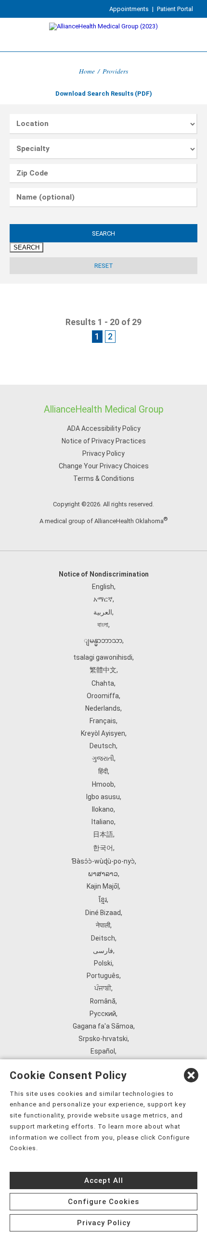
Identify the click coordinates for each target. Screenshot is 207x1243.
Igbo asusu (103, 797)
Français (103, 721)
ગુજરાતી (103, 758)
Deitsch (103, 938)
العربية (102, 612)
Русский (103, 1013)
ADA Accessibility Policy (104, 428)
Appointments (129, 9)
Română (103, 1001)
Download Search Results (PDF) (103, 93)
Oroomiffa (103, 696)
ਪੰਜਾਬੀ (102, 988)
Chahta (102, 683)
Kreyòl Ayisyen (103, 733)
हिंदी (103, 771)
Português (103, 975)
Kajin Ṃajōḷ (103, 886)
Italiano (102, 822)
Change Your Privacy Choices (104, 466)
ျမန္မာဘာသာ (103, 640)
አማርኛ (103, 599)
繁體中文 (103, 670)
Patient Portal (175, 9)
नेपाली (103, 925)
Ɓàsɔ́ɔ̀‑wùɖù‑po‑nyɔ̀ (103, 861)
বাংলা (102, 624)
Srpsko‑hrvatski (103, 1038)
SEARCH (103, 233)
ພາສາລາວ (103, 874)
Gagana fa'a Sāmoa (103, 1026)
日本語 (103, 834)
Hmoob (103, 784)
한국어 (103, 848)
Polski (103, 963)
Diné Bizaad (103, 913)
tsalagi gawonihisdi (102, 657)
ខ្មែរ (103, 900)
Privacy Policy (103, 453)
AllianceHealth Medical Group (104, 409)
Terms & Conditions (103, 478)
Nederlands (102, 708)
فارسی (103, 950)
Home (87, 70)
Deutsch (103, 746)
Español (103, 1051)
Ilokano (103, 809)
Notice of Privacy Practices (104, 441)
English (103, 586)
